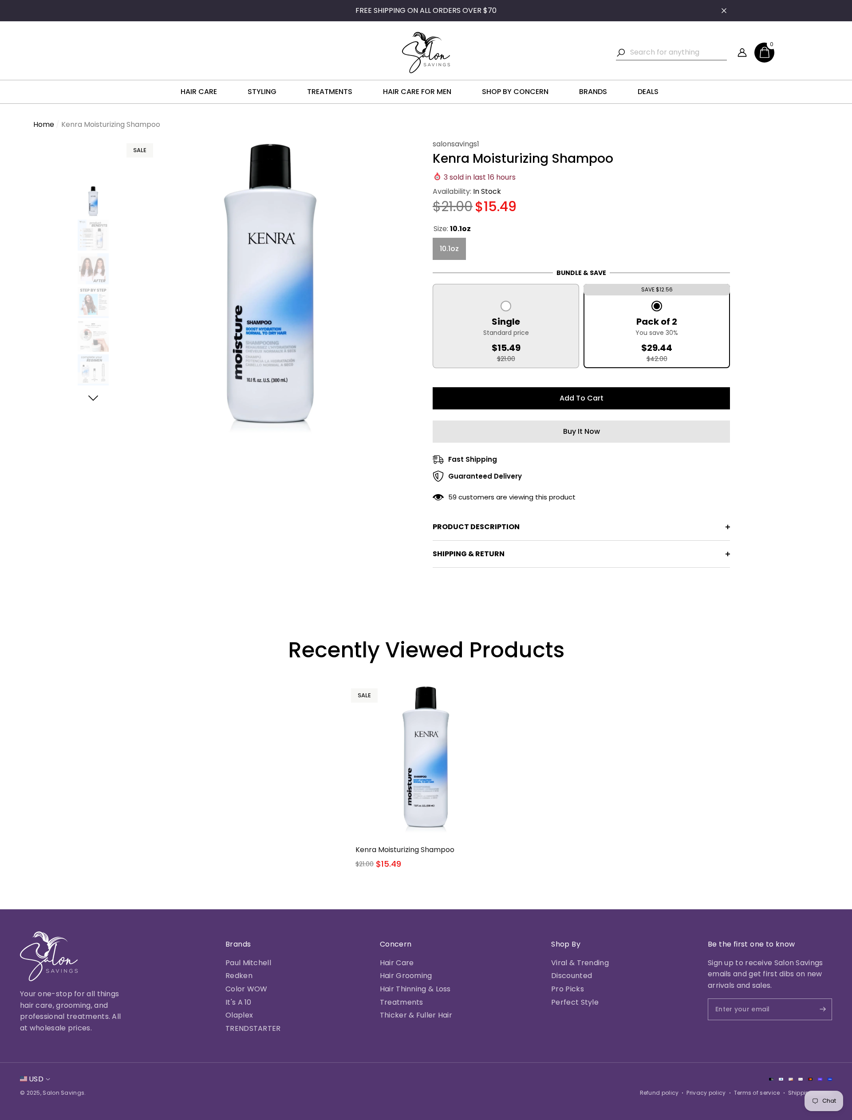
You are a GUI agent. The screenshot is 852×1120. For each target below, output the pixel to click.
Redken (238, 976)
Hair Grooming (406, 976)
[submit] (815, 1009)
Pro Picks (567, 989)
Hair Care (397, 963)
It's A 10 (238, 1002)
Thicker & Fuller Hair (416, 1015)
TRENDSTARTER (253, 1028)
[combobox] (678, 52)
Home (43, 124)
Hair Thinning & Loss (415, 989)
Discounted (571, 976)
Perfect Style (575, 1002)
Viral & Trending (580, 963)
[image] (49, 956)
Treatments (401, 1002)
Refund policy (659, 1092)
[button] (764, 53)
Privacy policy (706, 1092)
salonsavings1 (456, 144)
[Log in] (742, 52)
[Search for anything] (671, 52)
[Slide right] (93, 398)
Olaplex (239, 1015)
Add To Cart (582, 398)
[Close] (724, 11)
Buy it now (581, 431)
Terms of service (757, 1092)
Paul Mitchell (248, 963)
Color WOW (246, 989)
